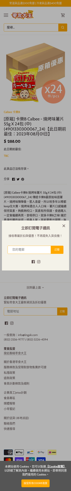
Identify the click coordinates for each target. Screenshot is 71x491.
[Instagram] (38, 262)
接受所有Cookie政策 (35, 483)
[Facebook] (33, 262)
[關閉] (64, 226)
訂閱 (57, 249)
